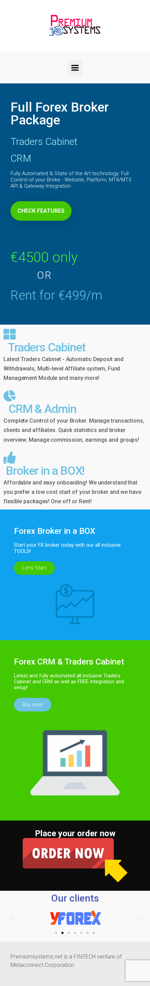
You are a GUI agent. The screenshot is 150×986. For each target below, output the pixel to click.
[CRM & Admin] (9, 396)
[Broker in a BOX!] (9, 457)
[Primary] (75, 67)
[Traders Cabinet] (9, 334)
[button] (11, 918)
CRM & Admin (39, 409)
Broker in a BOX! (43, 471)
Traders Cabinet (44, 347)
